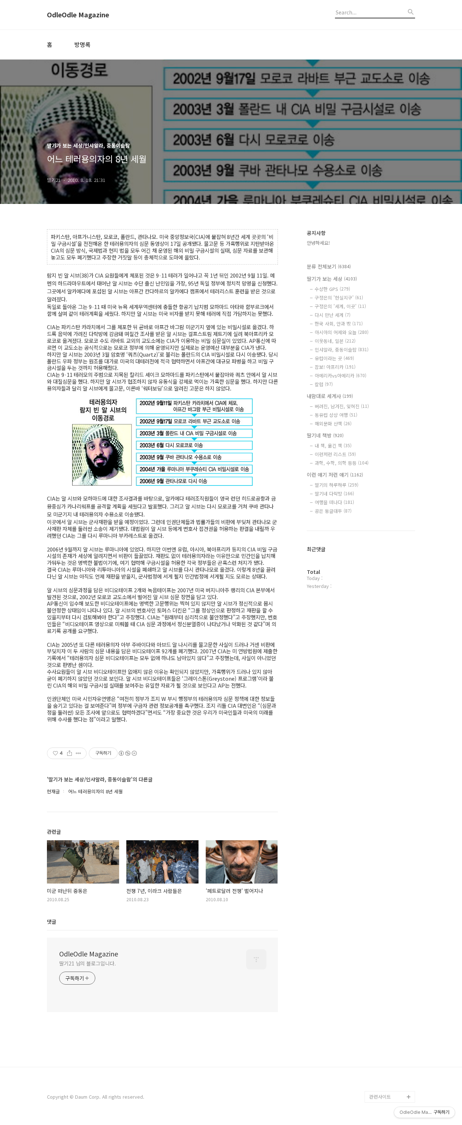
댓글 (51, 921)
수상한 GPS (332, 288)
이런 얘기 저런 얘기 (335, 474)
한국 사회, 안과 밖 (339, 323)
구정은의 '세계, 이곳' (340, 306)
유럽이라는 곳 (334, 358)
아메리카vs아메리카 (340, 375)
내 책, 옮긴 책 (333, 445)
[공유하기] (69, 753)
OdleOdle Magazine (78, 15)
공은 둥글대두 (333, 510)
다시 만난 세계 (332, 314)
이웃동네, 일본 (335, 340)
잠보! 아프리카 (335, 366)
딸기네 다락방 (334, 493)
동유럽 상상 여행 (336, 414)
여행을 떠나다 (334, 502)
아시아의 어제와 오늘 (342, 332)
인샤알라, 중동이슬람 (342, 349)
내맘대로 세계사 (330, 396)
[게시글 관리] (78, 753)
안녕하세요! (318, 242)
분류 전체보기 (329, 266)
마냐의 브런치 (383, 1073)
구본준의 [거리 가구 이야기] (392, 1033)
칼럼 (324, 384)
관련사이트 (380, 1096)
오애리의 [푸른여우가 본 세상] (390, 1056)
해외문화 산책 (333, 423)
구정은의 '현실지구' (339, 297)
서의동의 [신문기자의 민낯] (390, 1010)
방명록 (82, 44)
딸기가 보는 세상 (332, 278)
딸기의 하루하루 (336, 484)
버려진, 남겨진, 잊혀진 (342, 406)
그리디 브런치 (383, 1085)
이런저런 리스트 (335, 454)
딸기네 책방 (325, 435)
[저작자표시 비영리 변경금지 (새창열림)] (127, 753)
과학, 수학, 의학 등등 (342, 462)
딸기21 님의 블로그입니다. (87, 963)
